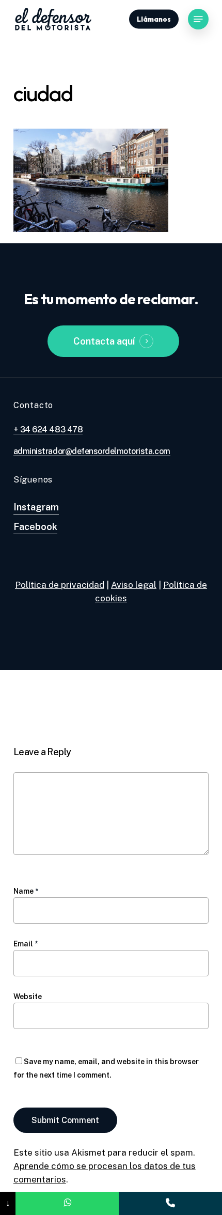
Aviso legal (133, 585)
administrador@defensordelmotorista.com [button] (91, 451)
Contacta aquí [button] (104, 341)
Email (25, 944)
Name (25, 891)
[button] (198, 19)
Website (27, 996)
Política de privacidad (59, 585)
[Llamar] (170, 1203)
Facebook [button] (35, 526)
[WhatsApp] (67, 1203)
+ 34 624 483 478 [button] (48, 429)
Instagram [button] (36, 507)
